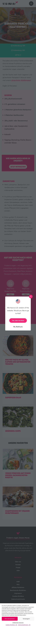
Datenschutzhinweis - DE (24, 624)
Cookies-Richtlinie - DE (11, 624)
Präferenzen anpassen (18, 622)
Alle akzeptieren (10, 619)
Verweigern (26, 619)
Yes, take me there (18, 320)
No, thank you (18, 327)
